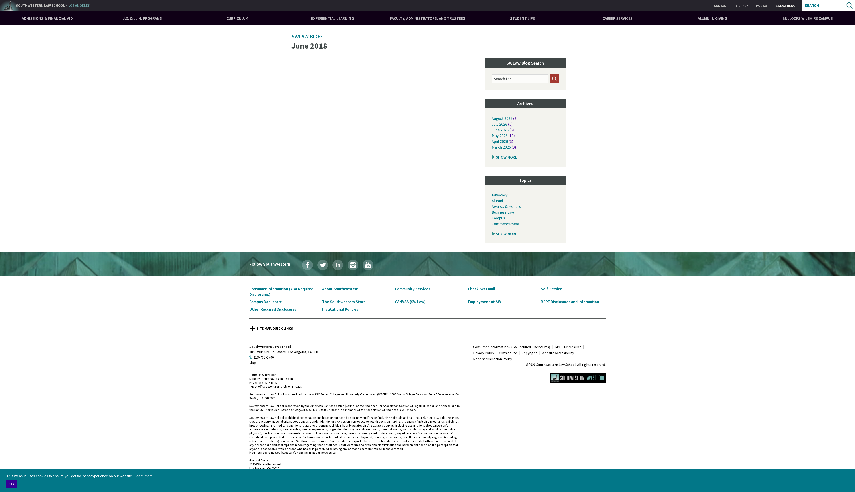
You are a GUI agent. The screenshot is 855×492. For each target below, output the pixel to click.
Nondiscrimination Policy (492, 359)
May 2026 (499, 135)
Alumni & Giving (712, 18)
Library (742, 6)
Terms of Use (507, 353)
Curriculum (237, 18)
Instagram (353, 265)
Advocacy (499, 195)
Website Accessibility (558, 353)
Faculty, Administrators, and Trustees (427, 18)
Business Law (503, 212)
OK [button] (11, 484)
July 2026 (499, 124)
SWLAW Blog (785, 6)
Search (812, 5)
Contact (721, 6)
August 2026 (502, 118)
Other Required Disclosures (272, 309)
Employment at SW (484, 301)
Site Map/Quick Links (274, 328)
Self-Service (551, 288)
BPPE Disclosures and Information (570, 301)
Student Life (522, 18)
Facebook (307, 265)
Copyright (529, 353)
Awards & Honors (506, 206)
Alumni (497, 200)
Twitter (322, 265)
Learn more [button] (143, 476)
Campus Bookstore (265, 301)
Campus (498, 217)
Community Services (412, 288)
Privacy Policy (483, 353)
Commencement (505, 223)
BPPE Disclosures (568, 347)
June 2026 (500, 129)
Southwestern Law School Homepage (578, 378)
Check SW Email (481, 288)
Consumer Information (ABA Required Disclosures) (511, 347)
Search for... (503, 79)
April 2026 (500, 141)
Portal (762, 6)
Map (252, 362)
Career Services (618, 18)
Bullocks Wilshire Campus (807, 18)
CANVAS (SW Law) (410, 301)
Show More (506, 157)
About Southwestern (340, 288)
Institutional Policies (340, 309)
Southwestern (53, 6)
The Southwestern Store (344, 301)
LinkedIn (337, 265)
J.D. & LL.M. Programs (142, 18)
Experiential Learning (332, 18)
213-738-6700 (263, 357)
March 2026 (501, 147)
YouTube (368, 265)
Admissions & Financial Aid (47, 18)
